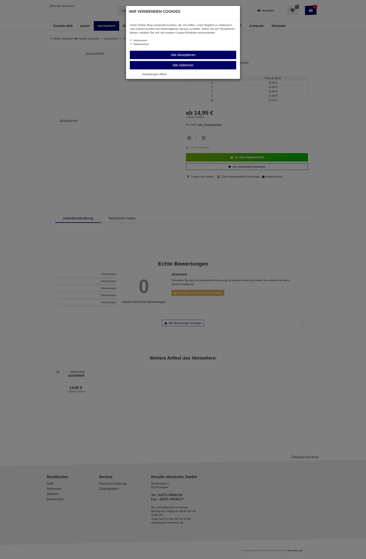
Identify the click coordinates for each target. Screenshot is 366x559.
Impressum (140, 40)
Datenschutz (141, 44)
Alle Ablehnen (183, 65)
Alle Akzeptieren (183, 55)
